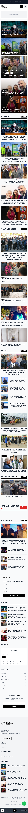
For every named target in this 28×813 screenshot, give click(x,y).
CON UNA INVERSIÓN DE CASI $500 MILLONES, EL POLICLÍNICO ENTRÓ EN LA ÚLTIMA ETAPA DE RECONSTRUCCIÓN (14, 256)
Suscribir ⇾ (6, 738)
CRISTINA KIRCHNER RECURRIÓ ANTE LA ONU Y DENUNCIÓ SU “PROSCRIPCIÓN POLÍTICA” (16, 567)
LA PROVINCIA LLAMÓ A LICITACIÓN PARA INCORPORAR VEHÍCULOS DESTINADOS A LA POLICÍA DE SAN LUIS (14, 137)
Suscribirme (14, 706)
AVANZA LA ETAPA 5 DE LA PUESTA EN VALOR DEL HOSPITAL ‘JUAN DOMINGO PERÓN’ (13, 345)
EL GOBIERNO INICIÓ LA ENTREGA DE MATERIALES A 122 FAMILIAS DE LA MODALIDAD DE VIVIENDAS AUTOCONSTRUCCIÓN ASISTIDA (14, 430)
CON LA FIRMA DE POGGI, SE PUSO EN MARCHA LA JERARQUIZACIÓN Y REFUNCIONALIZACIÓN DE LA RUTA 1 (18, 381)
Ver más (24, 476)
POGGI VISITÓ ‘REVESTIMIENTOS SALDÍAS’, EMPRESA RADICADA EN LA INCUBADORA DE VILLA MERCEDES (13, 302)
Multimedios (10, 477)
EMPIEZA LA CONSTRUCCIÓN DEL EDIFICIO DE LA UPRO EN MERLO (18, 397)
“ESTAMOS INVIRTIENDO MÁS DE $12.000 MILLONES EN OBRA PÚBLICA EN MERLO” (14, 372)
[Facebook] (16, 802)
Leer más (23, 116)
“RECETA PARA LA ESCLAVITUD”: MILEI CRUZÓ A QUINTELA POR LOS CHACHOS (17, 551)
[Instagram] (14, 802)
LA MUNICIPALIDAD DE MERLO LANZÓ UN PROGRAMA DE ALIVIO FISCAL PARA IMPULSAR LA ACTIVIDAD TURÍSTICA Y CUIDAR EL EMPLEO (18, 406)
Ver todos (22, 507)
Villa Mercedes (8, 229)
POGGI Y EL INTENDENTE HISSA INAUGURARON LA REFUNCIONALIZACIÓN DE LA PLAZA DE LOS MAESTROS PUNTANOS (14, 160)
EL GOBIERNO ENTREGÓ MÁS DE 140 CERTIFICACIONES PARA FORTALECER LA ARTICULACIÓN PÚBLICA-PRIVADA (14, 181)
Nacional (5, 520)
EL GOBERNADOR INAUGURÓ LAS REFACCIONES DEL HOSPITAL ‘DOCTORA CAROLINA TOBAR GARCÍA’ (14, 471)
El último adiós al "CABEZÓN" (14, 496)
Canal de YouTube (10, 506)
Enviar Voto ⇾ (14, 595)
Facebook (3, 747)
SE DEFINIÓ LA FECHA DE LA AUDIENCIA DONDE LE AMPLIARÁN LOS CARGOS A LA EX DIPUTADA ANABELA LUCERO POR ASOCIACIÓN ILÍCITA (13, 324)
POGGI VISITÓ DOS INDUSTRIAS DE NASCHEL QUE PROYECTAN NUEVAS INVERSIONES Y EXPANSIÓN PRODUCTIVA (14, 451)
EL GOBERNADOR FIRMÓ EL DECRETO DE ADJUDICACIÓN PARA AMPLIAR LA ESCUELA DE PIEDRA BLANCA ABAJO (17, 389)
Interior (3, 685)
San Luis (5, 117)
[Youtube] (11, 802)
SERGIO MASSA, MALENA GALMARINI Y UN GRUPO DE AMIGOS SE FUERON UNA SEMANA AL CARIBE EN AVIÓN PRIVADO (14, 541)
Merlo (4, 351)
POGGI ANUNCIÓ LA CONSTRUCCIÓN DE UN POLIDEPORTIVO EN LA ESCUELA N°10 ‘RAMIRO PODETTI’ (13, 280)
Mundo (3, 688)
